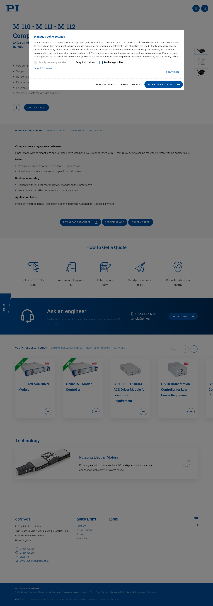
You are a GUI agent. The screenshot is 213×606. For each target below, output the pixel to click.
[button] (163, 84)
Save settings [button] (105, 84)
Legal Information (43, 68)
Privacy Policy (130, 84)
